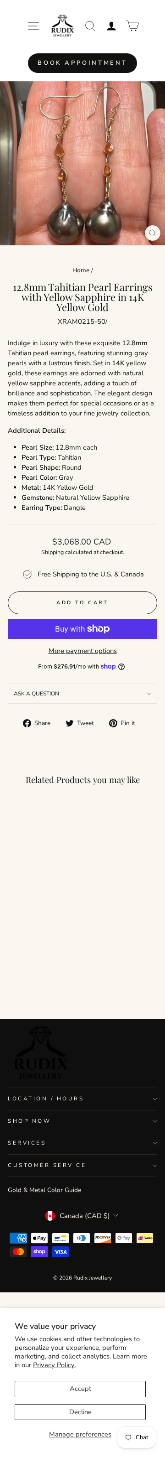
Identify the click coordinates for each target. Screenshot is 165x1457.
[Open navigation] (33, 26)
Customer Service (47, 1165)
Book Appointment (82, 63)
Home (80, 270)
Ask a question (36, 693)
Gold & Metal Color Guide (44, 1190)
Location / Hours (46, 1098)
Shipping (52, 552)
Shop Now (29, 1121)
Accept (80, 1388)
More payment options (83, 650)
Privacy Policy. (54, 1364)
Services (27, 1142)
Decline (80, 1411)
